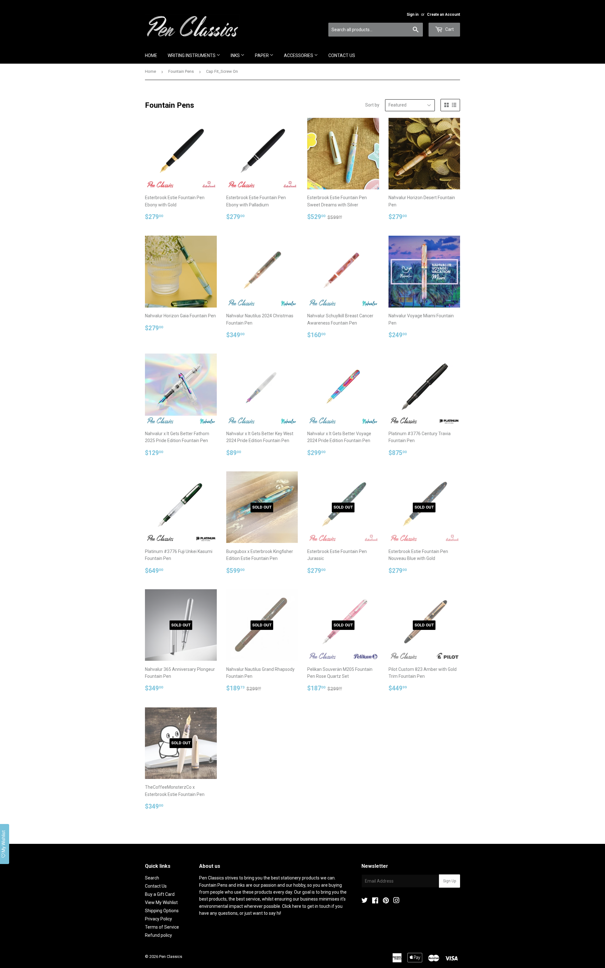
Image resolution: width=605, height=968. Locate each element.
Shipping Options (162, 910)
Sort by (372, 104)
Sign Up (449, 881)
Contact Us (341, 55)
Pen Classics (170, 956)
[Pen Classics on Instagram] (396, 901)
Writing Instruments (192, 55)
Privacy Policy (158, 918)
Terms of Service (162, 927)
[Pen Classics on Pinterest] (386, 901)
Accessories (299, 55)
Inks (236, 55)
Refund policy (158, 935)
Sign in (412, 14)
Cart (449, 29)
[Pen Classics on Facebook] (375, 901)
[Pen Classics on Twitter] (364, 901)
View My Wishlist (161, 902)
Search (152, 877)
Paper (262, 55)
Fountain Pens (181, 71)
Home (151, 55)
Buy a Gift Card (160, 894)
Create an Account (443, 14)
